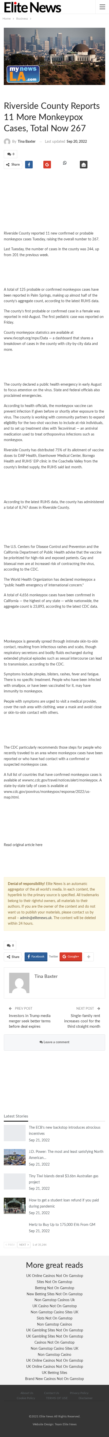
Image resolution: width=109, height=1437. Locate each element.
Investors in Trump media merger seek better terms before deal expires (30, 1021)
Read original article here (23, 845)
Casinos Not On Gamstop (54, 1342)
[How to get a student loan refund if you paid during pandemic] (15, 1206)
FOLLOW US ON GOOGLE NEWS (54, 833)
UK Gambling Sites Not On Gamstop (54, 1330)
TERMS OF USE (57, 1398)
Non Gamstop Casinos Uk (54, 1300)
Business (8, 93)
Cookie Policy (26, 1398)
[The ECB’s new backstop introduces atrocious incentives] (15, 1133)
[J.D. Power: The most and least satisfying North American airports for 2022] (15, 1157)
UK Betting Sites (54, 1373)
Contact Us (51, 1393)
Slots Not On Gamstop (54, 1318)
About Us (27, 1393)
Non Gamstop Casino (54, 1355)
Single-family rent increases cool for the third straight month (82, 1021)
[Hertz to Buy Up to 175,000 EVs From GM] (15, 1230)
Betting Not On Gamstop (54, 1288)
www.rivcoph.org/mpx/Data (26, 338)
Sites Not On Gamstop (54, 1282)
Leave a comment (56, 1042)
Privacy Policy (79, 1393)
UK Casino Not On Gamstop (54, 1306)
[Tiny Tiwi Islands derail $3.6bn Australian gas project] (15, 1181)
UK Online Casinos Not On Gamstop (54, 1276)
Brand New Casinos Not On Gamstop (54, 1379)
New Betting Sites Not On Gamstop (55, 1294)
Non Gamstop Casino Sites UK (54, 1312)
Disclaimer (86, 1398)
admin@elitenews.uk (36, 918)
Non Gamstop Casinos (54, 1324)
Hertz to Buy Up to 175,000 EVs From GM (62, 1225)
